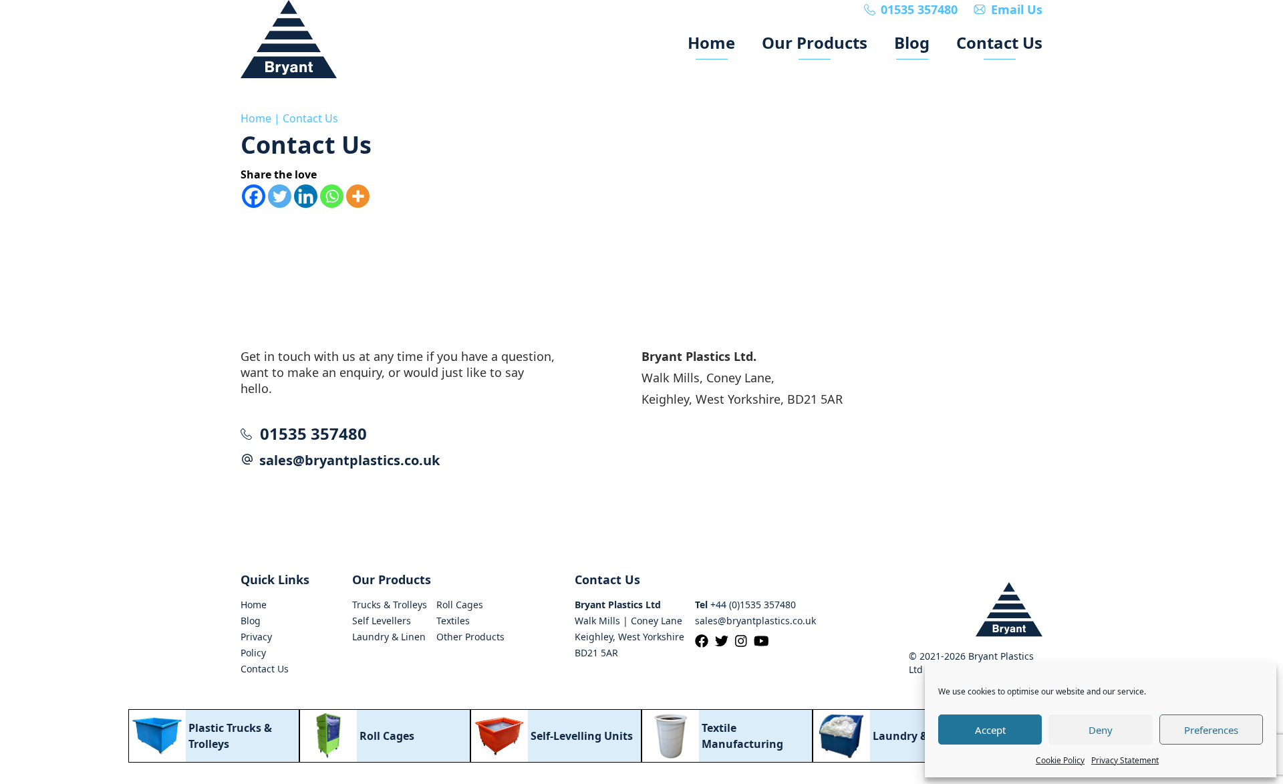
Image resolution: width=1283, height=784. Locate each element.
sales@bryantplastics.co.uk (349, 460)
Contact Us (310, 118)
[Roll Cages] (385, 736)
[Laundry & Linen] (898, 736)
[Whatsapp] (331, 196)
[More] (358, 196)
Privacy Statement (1125, 760)
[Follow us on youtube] (765, 641)
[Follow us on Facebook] (705, 641)
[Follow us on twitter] (725, 641)
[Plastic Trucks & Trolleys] (214, 736)
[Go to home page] (289, 39)
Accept (990, 730)
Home (256, 118)
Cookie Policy (1060, 760)
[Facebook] (253, 196)
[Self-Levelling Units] (556, 736)
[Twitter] (279, 196)
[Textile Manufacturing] (727, 736)
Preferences (1211, 730)
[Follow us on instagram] (744, 641)
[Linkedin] (305, 196)
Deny (1101, 730)
